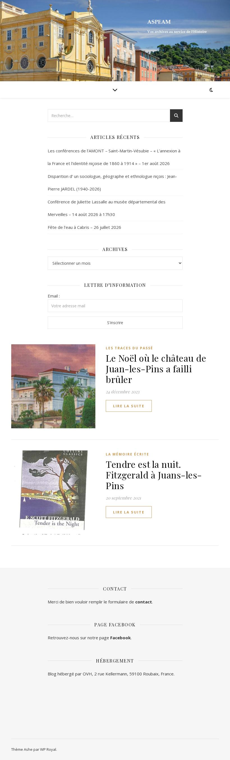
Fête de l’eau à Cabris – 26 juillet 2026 (84, 227)
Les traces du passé (129, 348)
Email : (54, 296)
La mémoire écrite (127, 454)
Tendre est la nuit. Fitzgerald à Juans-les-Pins (154, 474)
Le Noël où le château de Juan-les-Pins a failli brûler (156, 368)
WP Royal (48, 749)
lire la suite (128, 405)
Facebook (120, 637)
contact (143, 602)
